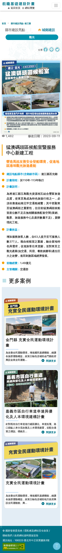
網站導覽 (29, 7)
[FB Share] (45, 49)
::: (1, 527)
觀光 (32, 37)
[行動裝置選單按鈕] (56, 5)
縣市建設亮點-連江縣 (21, 23)
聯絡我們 (7, 535)
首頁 (4, 23)
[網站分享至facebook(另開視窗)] (45, 51)
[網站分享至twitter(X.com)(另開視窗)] (57, 51)
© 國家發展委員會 (12, 530)
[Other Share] (57, 49)
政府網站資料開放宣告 (26, 535)
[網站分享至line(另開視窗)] (51, 51)
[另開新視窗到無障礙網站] (14, 546)
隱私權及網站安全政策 (36, 530)
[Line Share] (51, 49)
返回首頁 (15, 7)
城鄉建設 (48, 29)
